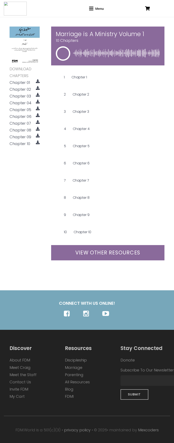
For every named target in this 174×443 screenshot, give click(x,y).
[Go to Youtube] (106, 313)
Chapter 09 (20, 137)
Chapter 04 (20, 103)
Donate (128, 360)
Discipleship (76, 360)
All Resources (77, 382)
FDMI (69, 396)
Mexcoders (148, 430)
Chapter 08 (20, 130)
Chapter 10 (20, 143)
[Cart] (147, 8)
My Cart (17, 396)
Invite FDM (19, 389)
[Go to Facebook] (67, 313)
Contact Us (20, 382)
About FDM (20, 360)
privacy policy (77, 430)
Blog (69, 389)
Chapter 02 (20, 89)
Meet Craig (20, 367)
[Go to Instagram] (87, 313)
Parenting (74, 374)
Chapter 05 (20, 109)
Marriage (73, 367)
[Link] (15, 9)
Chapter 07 (20, 123)
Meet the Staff (23, 374)
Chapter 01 (20, 82)
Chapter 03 (20, 96)
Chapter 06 (20, 116)
